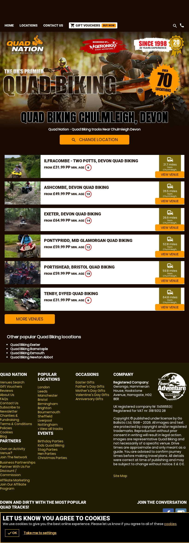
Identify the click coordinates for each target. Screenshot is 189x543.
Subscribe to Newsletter (10, 409)
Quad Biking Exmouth (27, 353)
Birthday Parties (50, 441)
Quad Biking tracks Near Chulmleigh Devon (106, 129)
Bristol (42, 399)
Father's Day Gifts (90, 386)
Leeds (42, 391)
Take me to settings (40, 533)
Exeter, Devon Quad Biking (72, 213)
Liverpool (45, 420)
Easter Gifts (85, 382)
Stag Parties (48, 449)
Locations (29, 25)
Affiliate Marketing (15, 484)
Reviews (6, 390)
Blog (3, 436)
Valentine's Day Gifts (92, 394)
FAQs (4, 399)
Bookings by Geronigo (103, 46)
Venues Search (12, 382)
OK (12, 533)
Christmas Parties (52, 458)
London (44, 387)
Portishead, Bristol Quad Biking (79, 267)
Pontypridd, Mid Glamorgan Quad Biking (88, 240)
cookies (170, 524)
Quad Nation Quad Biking (63, 44)
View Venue (170, 174)
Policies (6, 428)
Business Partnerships (17, 468)
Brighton (44, 408)
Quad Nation (58, 129)
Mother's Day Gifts (90, 390)
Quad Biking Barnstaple (29, 349)
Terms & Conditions (16, 424)
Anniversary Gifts (89, 399)
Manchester (48, 395)
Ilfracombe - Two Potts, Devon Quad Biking (91, 160)
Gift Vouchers (11, 386)
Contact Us (53, 25)
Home (9, 25)
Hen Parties (47, 453)
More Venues (29, 319)
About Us (7, 394)
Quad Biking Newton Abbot (31, 357)
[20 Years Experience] (159, 46)
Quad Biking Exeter (25, 344)
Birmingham (48, 403)
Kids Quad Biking (51, 445)
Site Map (120, 476)
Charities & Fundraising (9, 417)
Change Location (94, 139)
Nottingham (48, 424)
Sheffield (45, 416)
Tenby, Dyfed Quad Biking (71, 293)
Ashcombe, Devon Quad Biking (76, 187)
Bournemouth (49, 412)
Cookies (6, 432)
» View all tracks (50, 428)
